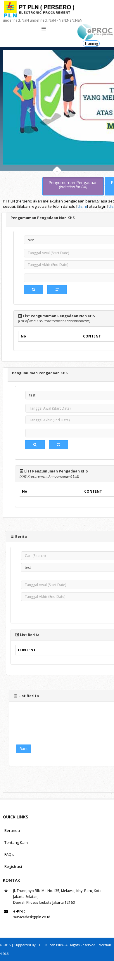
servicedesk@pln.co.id (31, 917)
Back (23, 748)
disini (82, 206)
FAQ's (9, 854)
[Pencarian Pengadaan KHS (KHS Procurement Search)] (35, 444)
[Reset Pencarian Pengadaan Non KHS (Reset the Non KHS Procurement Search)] (57, 289)
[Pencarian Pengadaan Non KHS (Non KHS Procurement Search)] (33, 289)
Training (91, 43)
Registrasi (13, 866)
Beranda (12, 830)
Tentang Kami (16, 842)
